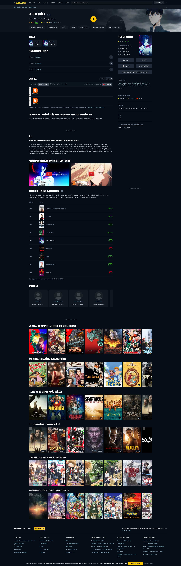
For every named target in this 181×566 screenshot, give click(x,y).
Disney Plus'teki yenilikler (99, 546)
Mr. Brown (17, 549)
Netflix (68, 541)
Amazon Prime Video (72, 543)
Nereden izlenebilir (37, 27)
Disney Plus (69, 546)
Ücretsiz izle (53, 27)
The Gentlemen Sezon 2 (150, 543)
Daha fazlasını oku (123, 89)
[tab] (71, 57)
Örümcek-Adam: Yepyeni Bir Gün (25, 541)
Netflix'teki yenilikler (98, 541)
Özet (73, 27)
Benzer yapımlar (114, 27)
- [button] (35, 57)
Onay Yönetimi (126, 530)
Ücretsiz (52, 84)
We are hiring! (39, 528)
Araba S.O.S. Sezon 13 (150, 554)
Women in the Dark (20, 552)
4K (58, 84)
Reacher (42, 552)
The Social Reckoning (124, 541)
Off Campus (44, 543)
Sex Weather (18, 546)
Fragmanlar (84, 27)
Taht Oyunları (44, 549)
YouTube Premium (71, 549)
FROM (42, 546)
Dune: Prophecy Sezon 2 (151, 541)
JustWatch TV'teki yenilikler (100, 552)
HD (62, 84)
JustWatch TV (70, 552)
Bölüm (64, 27)
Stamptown (121, 543)
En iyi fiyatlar (43, 84)
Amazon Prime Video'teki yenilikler (102, 543)
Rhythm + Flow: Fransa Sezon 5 (153, 551)
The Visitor (120, 551)
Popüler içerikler (98, 27)
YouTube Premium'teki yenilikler (101, 549)
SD (66, 84)
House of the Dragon (46, 541)
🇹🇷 (106, 84)
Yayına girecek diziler (149, 537)
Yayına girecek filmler (123, 537)
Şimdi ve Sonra (19, 543)
